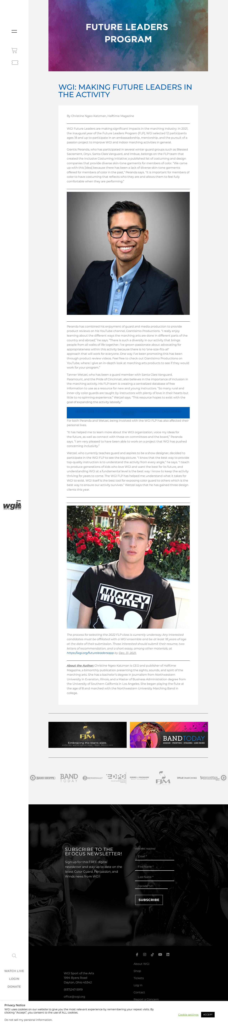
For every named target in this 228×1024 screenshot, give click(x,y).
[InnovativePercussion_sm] (140, 778)
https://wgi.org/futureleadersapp (90, 653)
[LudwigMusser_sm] (210, 778)
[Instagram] (144, 954)
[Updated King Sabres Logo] (187, 778)
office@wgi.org (74, 996)
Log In (138, 985)
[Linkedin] (168, 954)
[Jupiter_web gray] (163, 778)
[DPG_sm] (46, 778)
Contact (139, 992)
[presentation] (32, 777)
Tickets (139, 978)
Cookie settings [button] (188, 1014)
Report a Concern (146, 999)
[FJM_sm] (93, 778)
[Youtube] (160, 954)
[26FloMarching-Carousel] (116, 778)
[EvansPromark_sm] (69, 778)
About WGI (141, 964)
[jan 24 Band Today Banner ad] (169, 747)
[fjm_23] (87, 747)
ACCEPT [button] (208, 1014)
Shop (137, 971)
